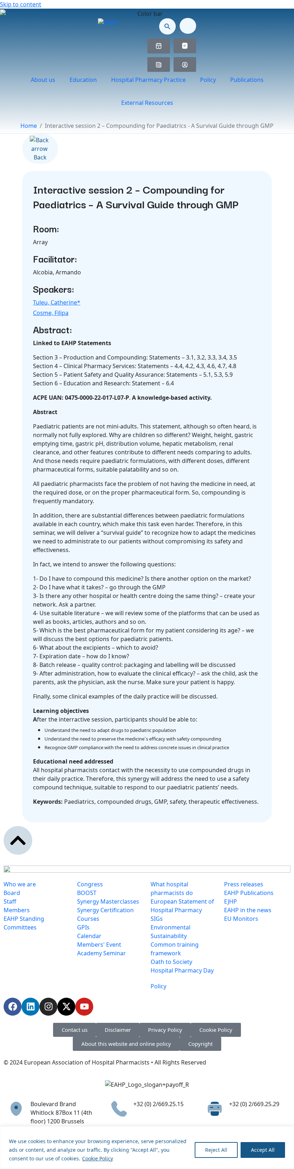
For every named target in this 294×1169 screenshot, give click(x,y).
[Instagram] (48, 1007)
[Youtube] (84, 1007)
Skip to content (20, 4)
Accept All (263, 1149)
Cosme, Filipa (50, 313)
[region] (147, 1147)
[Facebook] (13, 1007)
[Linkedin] (30, 1007)
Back (40, 157)
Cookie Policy (97, 1158)
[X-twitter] (66, 1007)
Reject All (216, 1149)
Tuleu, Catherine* (56, 302)
